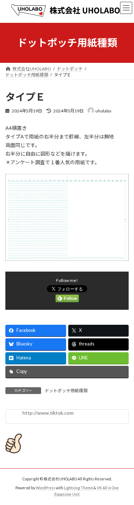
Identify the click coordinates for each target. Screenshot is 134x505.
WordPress (45, 488)
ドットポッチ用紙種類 (66, 390)
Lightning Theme (78, 488)
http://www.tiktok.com (48, 413)
